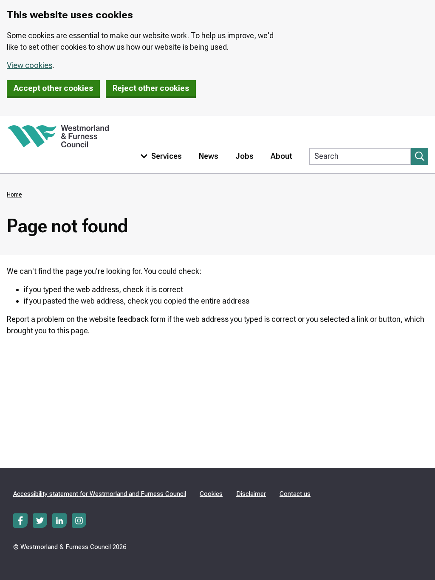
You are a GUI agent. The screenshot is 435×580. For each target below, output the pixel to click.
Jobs (244, 156)
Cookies (211, 494)
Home (14, 194)
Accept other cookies (53, 88)
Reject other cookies (151, 88)
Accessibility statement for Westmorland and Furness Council (99, 494)
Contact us (295, 494)
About (281, 156)
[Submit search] (419, 156)
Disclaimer (251, 494)
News (208, 156)
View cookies (29, 65)
